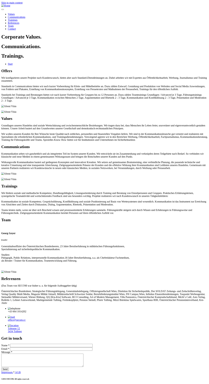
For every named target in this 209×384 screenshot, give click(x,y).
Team (11, 25)
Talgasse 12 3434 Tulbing (15, 330)
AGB (18, 372)
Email (5, 348)
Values (11, 14)
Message (6, 352)
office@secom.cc (17, 320)
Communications (16, 17)
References (13, 23)
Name (5, 345)
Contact (12, 28)
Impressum (7, 372)
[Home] (5, 5)
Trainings (12, 20)
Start (10, 64)
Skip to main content (12, 2)
